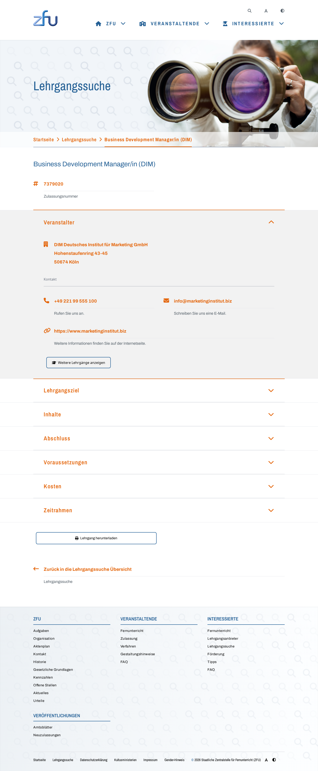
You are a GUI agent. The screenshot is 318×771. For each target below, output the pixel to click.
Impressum (150, 759)
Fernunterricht (132, 631)
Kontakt (39, 654)
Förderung (215, 654)
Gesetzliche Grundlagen (53, 669)
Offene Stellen (45, 685)
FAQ (124, 662)
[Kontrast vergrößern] (282, 11)
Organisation (44, 638)
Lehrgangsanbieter (222, 638)
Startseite (39, 759)
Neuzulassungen (47, 735)
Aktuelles (41, 693)
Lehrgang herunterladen (98, 538)
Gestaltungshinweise (137, 654)
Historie (39, 662)
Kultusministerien (125, 759)
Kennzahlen (43, 677)
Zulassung (129, 638)
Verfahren (128, 646)
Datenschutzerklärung (93, 759)
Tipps (212, 662)
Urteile (38, 701)
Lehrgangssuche (220, 646)
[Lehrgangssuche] (249, 11)
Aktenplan (41, 646)
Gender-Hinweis (174, 759)
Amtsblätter (42, 727)
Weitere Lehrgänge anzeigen (81, 362)
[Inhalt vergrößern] (266, 11)
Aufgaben (41, 631)
